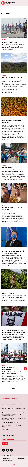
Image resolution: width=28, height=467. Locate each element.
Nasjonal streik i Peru (9, 42)
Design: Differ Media (6, 455)
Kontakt (4, 402)
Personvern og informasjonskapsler (9, 454)
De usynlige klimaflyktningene (12, 77)
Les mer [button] (10, 460)
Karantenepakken (8, 293)
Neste (14, 388)
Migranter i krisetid (8, 167)
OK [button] (14, 464)
